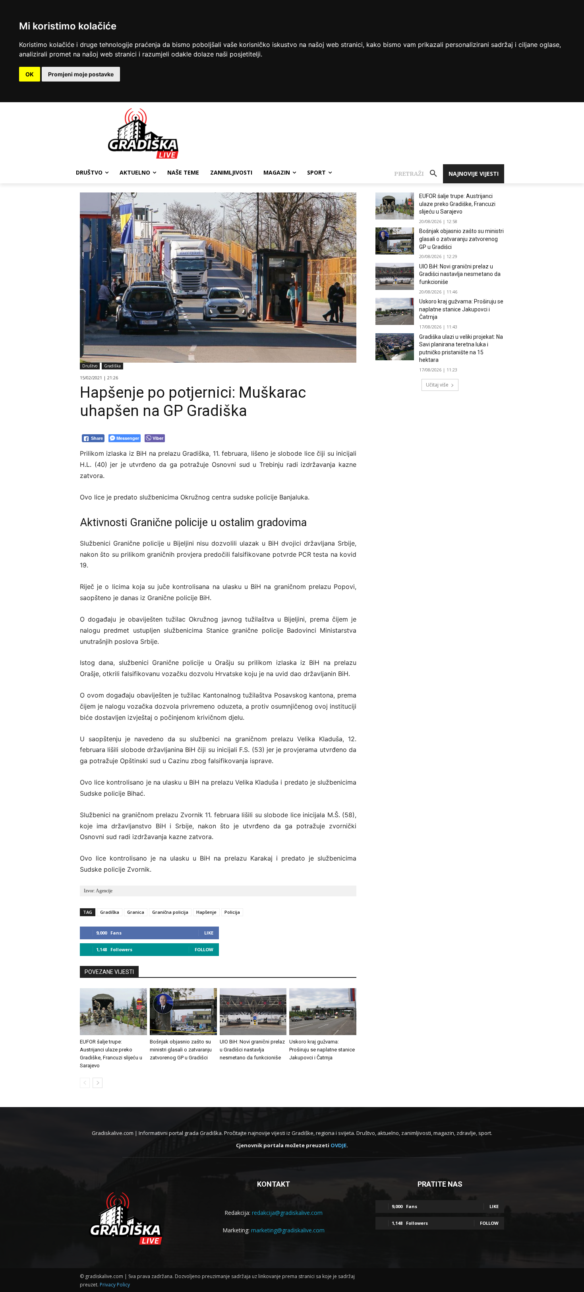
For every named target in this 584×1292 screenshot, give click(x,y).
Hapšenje (206, 912)
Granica (135, 912)
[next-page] (97, 1083)
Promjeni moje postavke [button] (81, 74)
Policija (232, 912)
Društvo (89, 366)
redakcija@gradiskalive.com (287, 1212)
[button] (418, 173)
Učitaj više (437, 384)
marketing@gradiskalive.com (288, 1230)
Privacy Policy (115, 1284)
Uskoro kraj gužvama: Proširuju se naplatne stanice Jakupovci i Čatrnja (322, 1050)
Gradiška (112, 366)
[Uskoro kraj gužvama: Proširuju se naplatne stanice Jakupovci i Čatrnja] (322, 1011)
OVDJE (338, 1145)
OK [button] (29, 74)
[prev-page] (85, 1083)
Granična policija (170, 912)
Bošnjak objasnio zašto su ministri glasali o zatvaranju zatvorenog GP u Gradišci (181, 1050)
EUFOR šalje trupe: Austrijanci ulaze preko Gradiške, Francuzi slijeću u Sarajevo (457, 204)
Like (208, 933)
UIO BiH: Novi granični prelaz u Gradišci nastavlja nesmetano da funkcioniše (252, 1050)
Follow (204, 949)
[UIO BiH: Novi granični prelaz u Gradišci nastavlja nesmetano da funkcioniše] (253, 1011)
